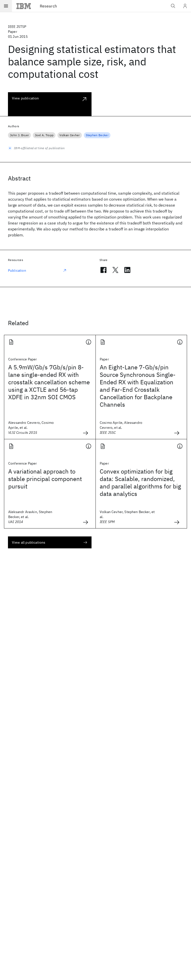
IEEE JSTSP (17, 26)
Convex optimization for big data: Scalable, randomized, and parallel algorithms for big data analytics (140, 482)
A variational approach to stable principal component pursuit (45, 479)
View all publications (28, 542)
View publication (25, 98)
